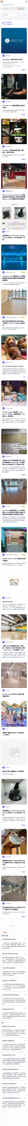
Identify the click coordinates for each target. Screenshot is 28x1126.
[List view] (25, 15)
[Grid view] (23, 15)
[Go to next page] (18, 925)
